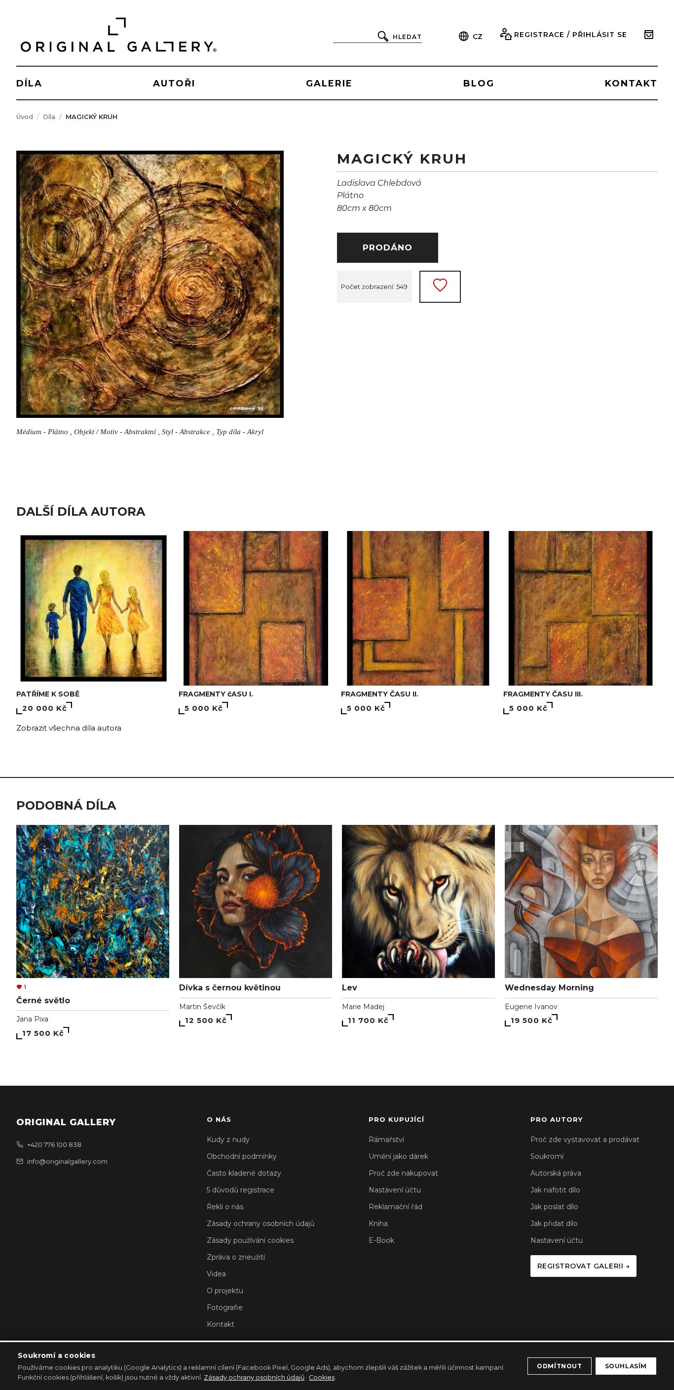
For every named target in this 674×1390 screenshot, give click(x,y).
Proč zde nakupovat (403, 1173)
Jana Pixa (32, 1019)
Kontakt (220, 1324)
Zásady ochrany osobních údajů (260, 1223)
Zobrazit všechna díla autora (68, 728)
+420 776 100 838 (54, 1144)
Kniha (378, 1223)
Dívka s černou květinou (230, 987)
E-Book (381, 1240)
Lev (349, 987)
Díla (49, 117)
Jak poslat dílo (554, 1206)
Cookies (322, 1377)
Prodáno (387, 247)
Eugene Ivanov (531, 1006)
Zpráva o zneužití (236, 1257)
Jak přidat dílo (554, 1223)
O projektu (225, 1290)
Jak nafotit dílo (555, 1190)
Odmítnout (559, 1366)
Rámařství (386, 1139)
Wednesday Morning (549, 987)
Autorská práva (555, 1173)
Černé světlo (43, 1000)
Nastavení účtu (395, 1190)
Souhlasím (626, 1366)
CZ (478, 36)
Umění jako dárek (398, 1156)
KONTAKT (631, 83)
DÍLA (29, 83)
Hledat (407, 37)
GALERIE (329, 83)
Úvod (24, 117)
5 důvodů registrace (240, 1190)
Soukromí (546, 1156)
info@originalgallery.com (67, 1161)
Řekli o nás (225, 1206)
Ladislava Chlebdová (379, 183)
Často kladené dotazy (244, 1173)
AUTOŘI (174, 83)
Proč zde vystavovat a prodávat (584, 1139)
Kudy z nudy (228, 1139)
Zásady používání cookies (250, 1240)
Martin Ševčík (202, 1006)
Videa (216, 1273)
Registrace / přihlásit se (570, 34)
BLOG (478, 83)
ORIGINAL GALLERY (66, 1122)
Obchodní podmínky (242, 1156)
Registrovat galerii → (583, 1266)
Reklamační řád (395, 1206)
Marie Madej (363, 1006)
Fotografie (225, 1307)
